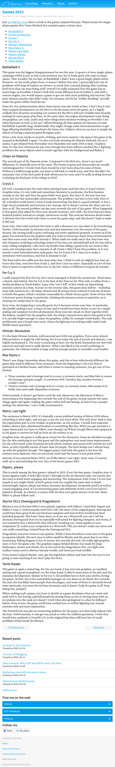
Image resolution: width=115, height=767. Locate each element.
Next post (98, 627)
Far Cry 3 (13, 41)
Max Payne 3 (16, 47)
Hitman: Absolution (20, 44)
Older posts (10, 690)
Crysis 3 (13, 37)
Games (31, 16)
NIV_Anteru (24, 731)
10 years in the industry (17, 646)
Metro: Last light (18, 51)
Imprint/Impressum (10, 748)
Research (47, 3)
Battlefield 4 (15, 31)
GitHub (8, 704)
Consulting (31, 3)
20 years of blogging (15, 655)
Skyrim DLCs (16, 57)
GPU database (12, 711)
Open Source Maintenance (19, 682)
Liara (14, 759)
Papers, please (16, 54)
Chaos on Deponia (19, 34)
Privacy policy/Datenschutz (13, 754)
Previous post (16, 627)
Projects (8, 719)
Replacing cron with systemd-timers (24, 673)
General (38, 16)
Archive (73, 3)
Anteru (9, 731)
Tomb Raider (16, 60)
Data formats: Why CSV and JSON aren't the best (32, 664)
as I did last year (17, 22)
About (60, 3)
